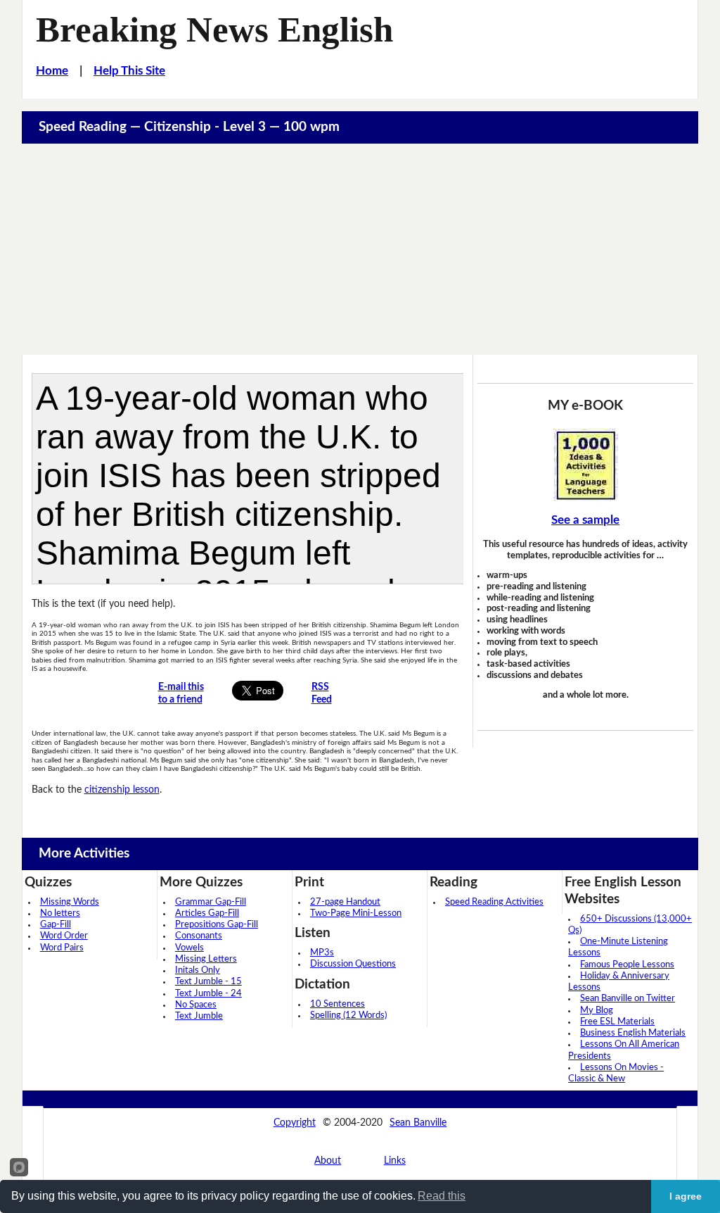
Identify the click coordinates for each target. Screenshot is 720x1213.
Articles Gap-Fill (207, 913)
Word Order (64, 936)
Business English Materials (633, 1033)
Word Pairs (62, 948)
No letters (60, 913)
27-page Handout (345, 902)
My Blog (596, 1010)
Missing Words (69, 902)
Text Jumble (199, 1016)
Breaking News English (214, 29)
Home (52, 71)
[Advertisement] (360, 249)
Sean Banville (418, 1122)
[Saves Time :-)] (585, 464)
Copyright (295, 1122)
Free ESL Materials (617, 1021)
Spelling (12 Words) (348, 1015)
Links (395, 1160)
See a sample (585, 520)
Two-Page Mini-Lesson (355, 913)
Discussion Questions (353, 964)
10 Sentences (337, 1004)
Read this (441, 1196)
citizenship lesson (122, 789)
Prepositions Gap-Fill (216, 924)
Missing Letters (206, 959)
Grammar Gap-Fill (210, 902)
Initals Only (197, 970)
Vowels (189, 948)
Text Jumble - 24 (208, 993)
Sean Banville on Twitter (627, 998)
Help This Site (129, 71)
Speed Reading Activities (494, 902)
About (327, 1160)
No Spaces (196, 1005)
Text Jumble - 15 (208, 981)
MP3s (322, 952)
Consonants (198, 936)
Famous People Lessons (627, 964)
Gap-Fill (55, 924)
